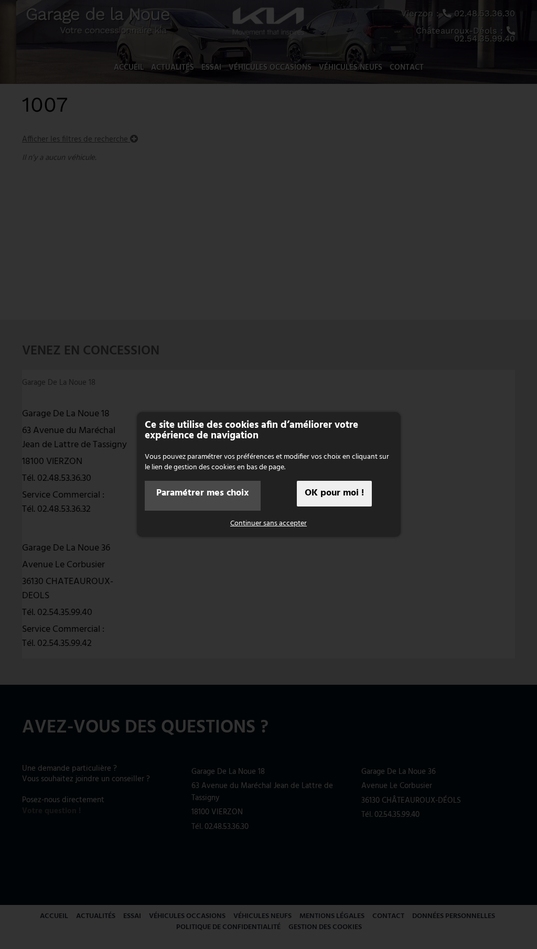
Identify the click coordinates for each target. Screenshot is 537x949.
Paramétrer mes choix (202, 493)
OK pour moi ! (334, 493)
